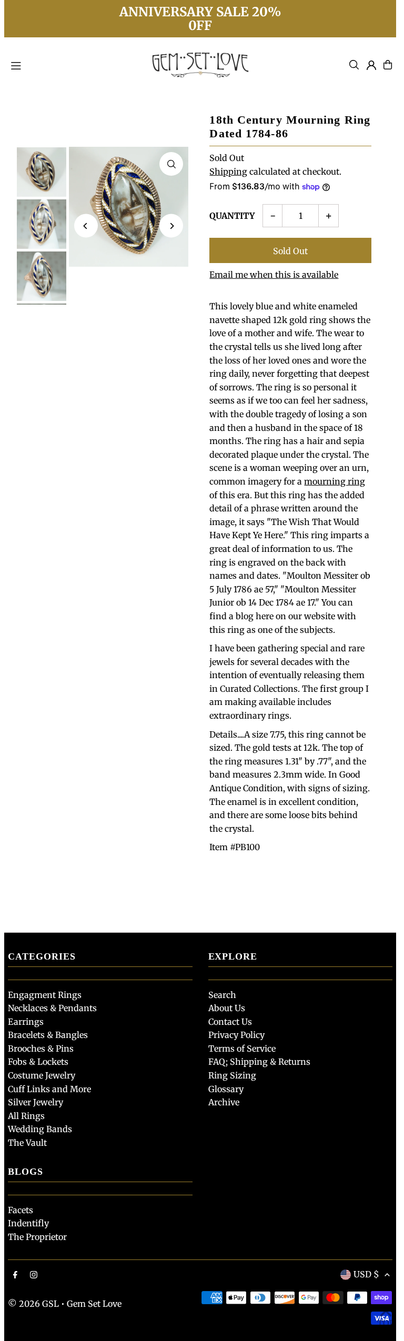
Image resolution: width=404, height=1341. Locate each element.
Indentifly (28, 1223)
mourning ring (334, 481)
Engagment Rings (45, 995)
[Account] (371, 65)
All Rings (26, 1116)
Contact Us (230, 1021)
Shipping (228, 171)
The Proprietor (37, 1237)
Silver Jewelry (35, 1102)
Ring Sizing (232, 1075)
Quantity (232, 215)
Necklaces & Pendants (52, 1008)
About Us (226, 1008)
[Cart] (387, 64)
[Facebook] (15, 1275)
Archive (223, 1102)
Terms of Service (242, 1048)
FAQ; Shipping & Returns (259, 1061)
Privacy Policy (236, 1035)
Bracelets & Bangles (48, 1035)
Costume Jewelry (41, 1075)
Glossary (226, 1089)
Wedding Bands (40, 1129)
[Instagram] (33, 1275)
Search (222, 995)
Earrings (26, 1021)
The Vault (27, 1142)
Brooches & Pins (41, 1048)
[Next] (171, 226)
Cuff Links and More (49, 1089)
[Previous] (86, 226)
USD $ (366, 1274)
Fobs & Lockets (38, 1061)
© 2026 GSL (33, 1303)
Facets (20, 1210)
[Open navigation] (73, 64)
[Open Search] (354, 64)
